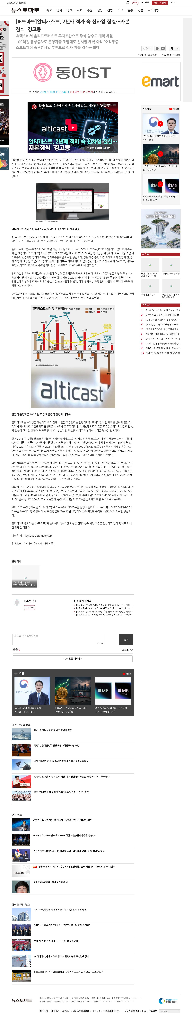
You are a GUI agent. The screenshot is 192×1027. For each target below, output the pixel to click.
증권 (89, 10)
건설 (140, 10)
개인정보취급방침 (81, 1011)
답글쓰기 (147, 48)
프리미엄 (153, 10)
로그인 (173, 3)
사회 (79, 10)
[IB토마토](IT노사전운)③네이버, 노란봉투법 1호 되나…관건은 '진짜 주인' (109, 615)
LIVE (135, 3)
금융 (100, 10)
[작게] (177, 48)
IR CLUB (96, 1011)
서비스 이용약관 (132, 1011)
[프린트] (157, 48)
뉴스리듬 (147, 109)
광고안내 (66, 1011)
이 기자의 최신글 (82, 601)
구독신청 (153, 1011)
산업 (110, 10)
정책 (69, 10)
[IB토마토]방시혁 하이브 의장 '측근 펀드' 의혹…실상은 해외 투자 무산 (107, 612)
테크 (120, 10)
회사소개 (44, 1011)
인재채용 (55, 1011)
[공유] (163, 48)
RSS (144, 1011)
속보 (49, 10)
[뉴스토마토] (25, 10)
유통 (130, 10)
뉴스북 (30, 608)
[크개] (172, 48)
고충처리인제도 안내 (112, 1011)
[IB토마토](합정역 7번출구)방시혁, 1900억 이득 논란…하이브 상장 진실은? (110, 605)
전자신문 (145, 3)
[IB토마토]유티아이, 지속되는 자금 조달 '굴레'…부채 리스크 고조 (105, 608)
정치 (59, 10)
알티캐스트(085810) (48, 160)
